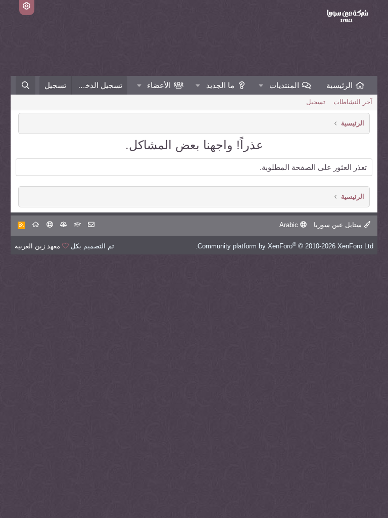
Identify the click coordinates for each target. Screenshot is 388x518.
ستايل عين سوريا (339, 225)
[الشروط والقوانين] (77, 225)
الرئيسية (339, 85)
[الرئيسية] (35, 225)
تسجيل (315, 102)
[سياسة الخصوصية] (63, 225)
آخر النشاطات (352, 102)
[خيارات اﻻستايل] (26, 7)
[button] (261, 85)
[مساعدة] (49, 225)
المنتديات (284, 85)
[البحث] (25, 85)
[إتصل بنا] (91, 225)
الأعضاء (159, 85)
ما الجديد (220, 85)
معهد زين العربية (37, 246)
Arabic (289, 225)
